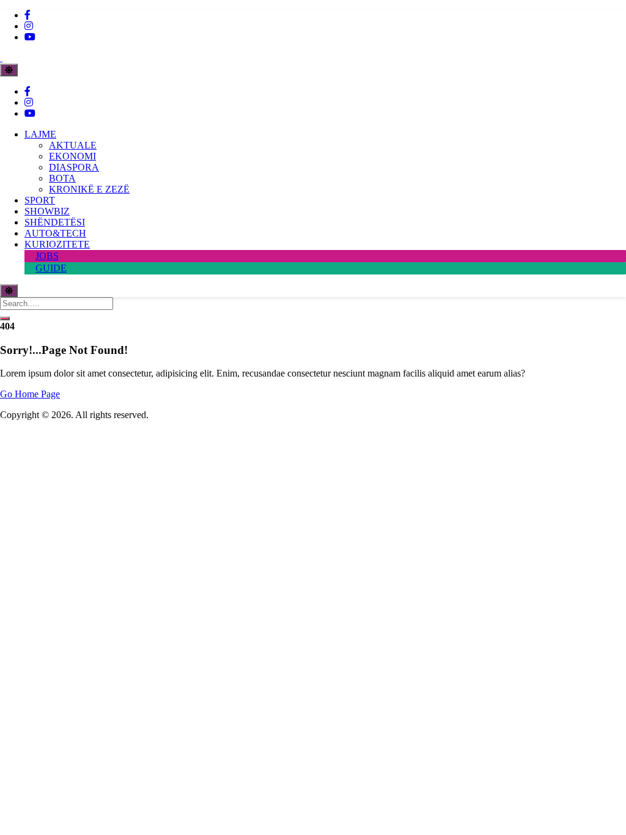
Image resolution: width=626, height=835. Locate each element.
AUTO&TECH (55, 233)
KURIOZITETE (57, 244)
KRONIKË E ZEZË (89, 189)
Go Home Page (30, 394)
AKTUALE (73, 145)
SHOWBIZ (47, 211)
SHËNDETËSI (54, 222)
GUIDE (51, 268)
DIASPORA (74, 167)
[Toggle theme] (9, 70)
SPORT (39, 200)
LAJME (40, 134)
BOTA (62, 178)
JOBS (47, 256)
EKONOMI (72, 156)
